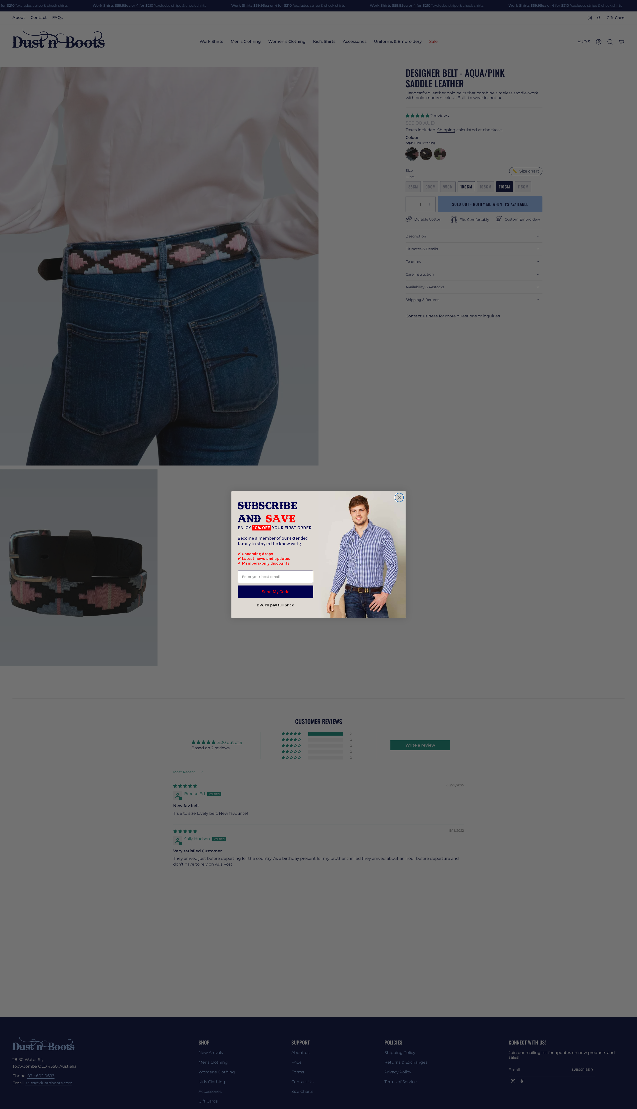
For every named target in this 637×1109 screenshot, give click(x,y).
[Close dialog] (399, 497)
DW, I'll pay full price (275, 605)
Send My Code (275, 591)
